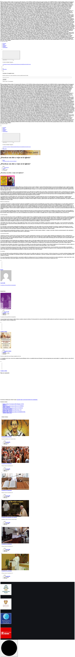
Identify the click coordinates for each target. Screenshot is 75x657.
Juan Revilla (6, 167)
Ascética (26, 64)
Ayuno (29, 64)
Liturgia (4, 168)
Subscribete (5, 69)
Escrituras (4, 43)
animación (16, 64)
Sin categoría (14, 517)
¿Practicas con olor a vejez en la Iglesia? (10, 161)
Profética (4, 46)
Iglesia (4, 44)
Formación (4, 45)
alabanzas (12, 64)
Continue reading (3, 331)
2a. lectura (8, 64)
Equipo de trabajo (7, 351)
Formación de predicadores (7, 436)
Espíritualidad (5, 47)
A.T (10, 64)
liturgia (1, 269)
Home (4, 160)
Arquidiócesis (23, 64)
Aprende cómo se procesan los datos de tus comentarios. (27, 399)
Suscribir (4, 79)
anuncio (19, 64)
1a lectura (4, 64)
